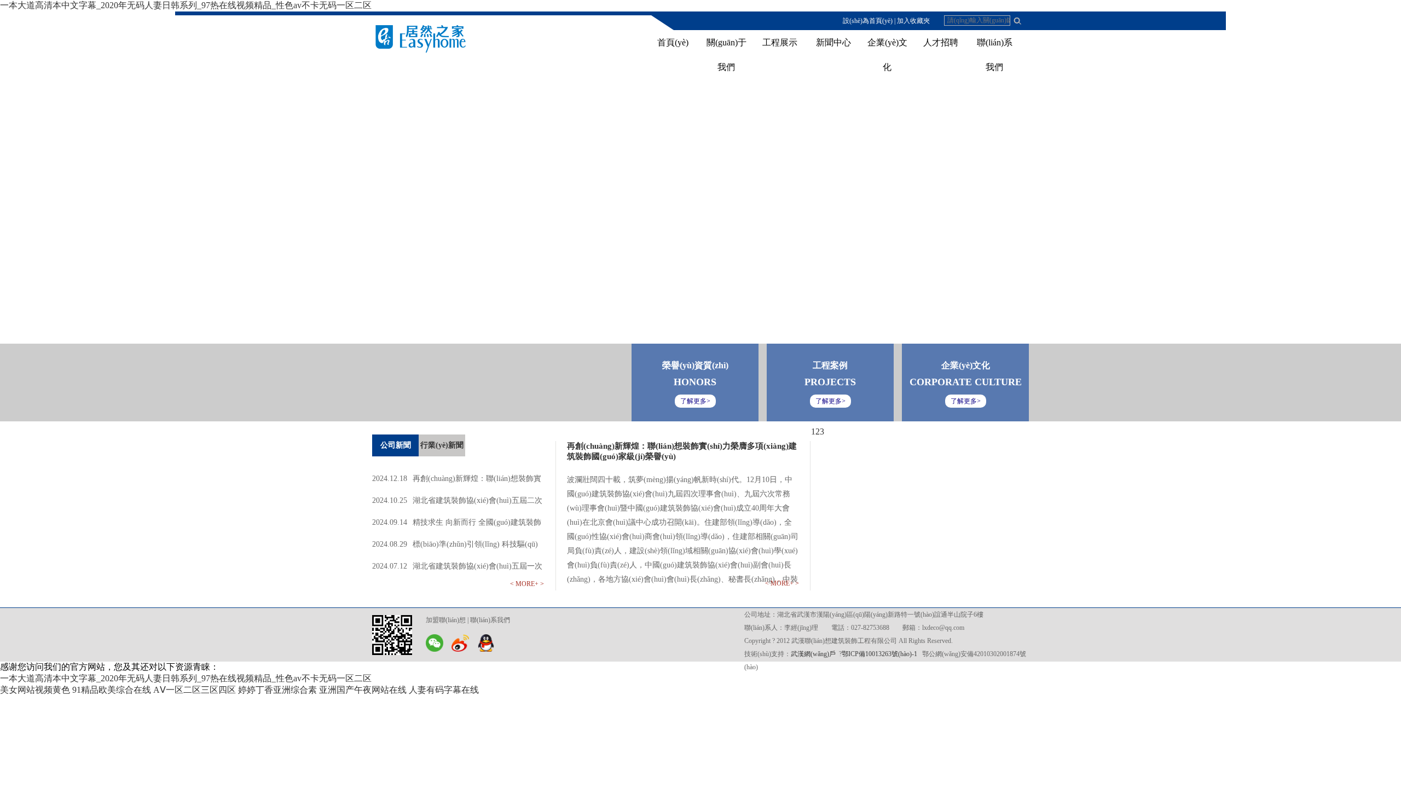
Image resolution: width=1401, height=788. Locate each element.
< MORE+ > (527, 584)
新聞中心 (833, 42)
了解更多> (966, 401)
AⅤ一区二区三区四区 (194, 689)
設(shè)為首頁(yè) (868, 21)
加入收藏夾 (913, 21)
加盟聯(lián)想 (446, 620)
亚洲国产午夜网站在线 (363, 689)
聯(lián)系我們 (490, 620)
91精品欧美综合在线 (111, 689)
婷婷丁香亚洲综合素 (277, 689)
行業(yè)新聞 (442, 445)
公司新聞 (395, 445)
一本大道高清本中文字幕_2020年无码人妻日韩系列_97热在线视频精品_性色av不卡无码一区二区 (186, 5)
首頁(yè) (672, 42)
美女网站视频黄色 (35, 689)
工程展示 (779, 42)
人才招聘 (940, 42)
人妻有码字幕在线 (444, 689)
